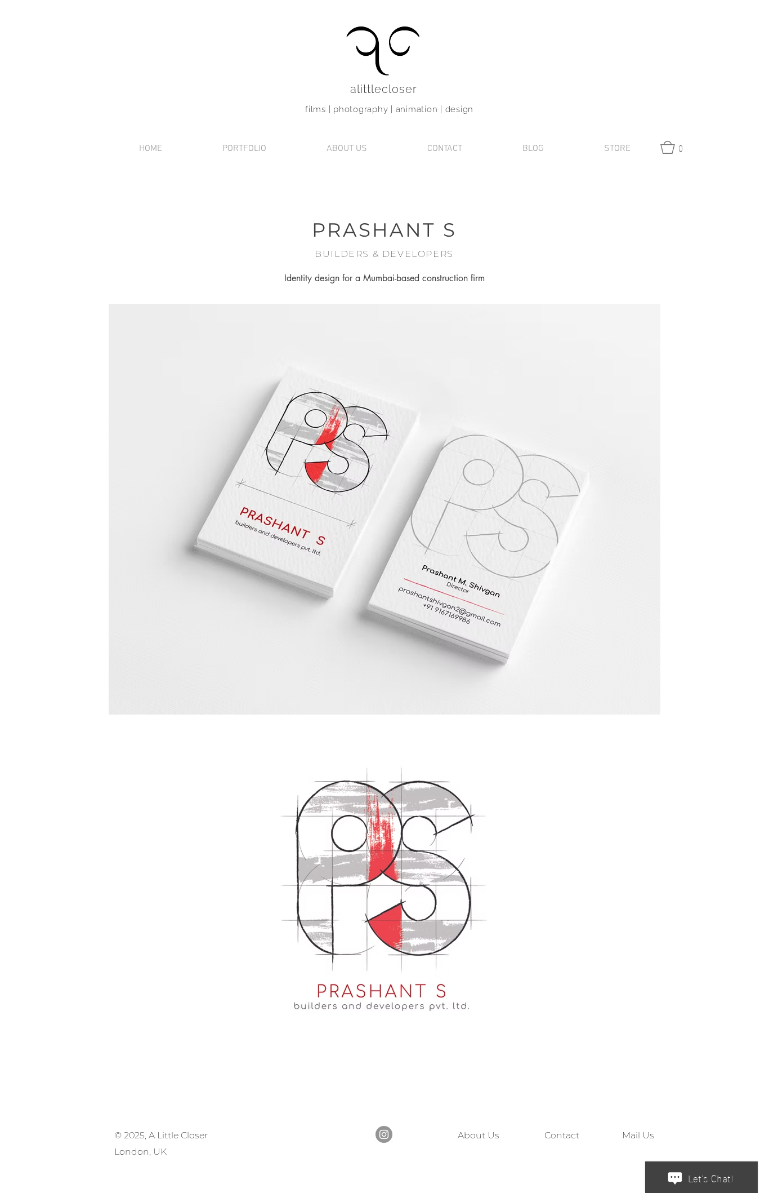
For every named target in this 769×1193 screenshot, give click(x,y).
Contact (561, 1135)
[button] (244, 149)
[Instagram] (383, 1134)
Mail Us (636, 1135)
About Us (478, 1135)
